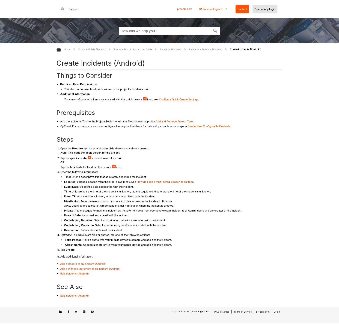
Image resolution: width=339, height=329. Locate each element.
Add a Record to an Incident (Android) (83, 263)
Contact (242, 9)
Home (67, 49)
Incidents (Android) (171, 49)
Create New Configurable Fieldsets (209, 126)
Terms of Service (243, 311)
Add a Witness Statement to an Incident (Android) (90, 268)
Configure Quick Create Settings (178, 99)
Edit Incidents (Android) (74, 273)
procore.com (184, 9)
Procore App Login (265, 9)
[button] (215, 30)
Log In (277, 311)
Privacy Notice (221, 311)
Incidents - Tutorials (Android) (206, 49)
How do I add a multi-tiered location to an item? (165, 181)
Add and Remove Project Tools (175, 121)
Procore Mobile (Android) (92, 49)
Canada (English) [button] (212, 9)
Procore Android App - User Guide (133, 49)
